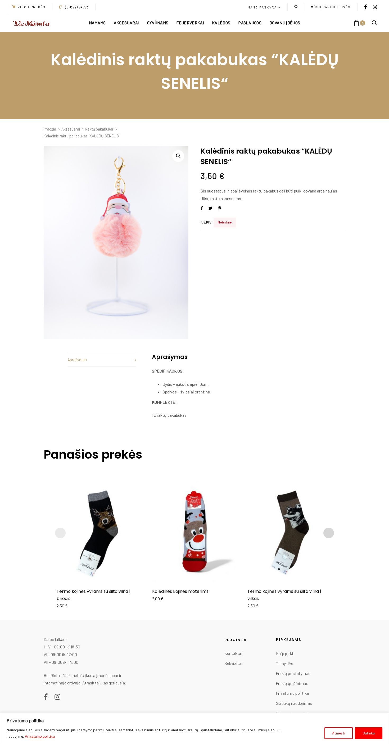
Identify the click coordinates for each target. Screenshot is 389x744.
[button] (264, 7)
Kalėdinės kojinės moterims (180, 591)
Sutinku (369, 733)
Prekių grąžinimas (292, 683)
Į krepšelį (194, 575)
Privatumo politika (40, 736)
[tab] (101, 360)
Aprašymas (77, 359)
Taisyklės (284, 663)
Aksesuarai (70, 129)
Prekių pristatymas (293, 673)
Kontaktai (233, 653)
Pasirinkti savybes (99, 575)
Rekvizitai (233, 663)
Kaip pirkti (285, 653)
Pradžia (50, 129)
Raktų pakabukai (99, 129)
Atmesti (338, 733)
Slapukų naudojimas (294, 703)
